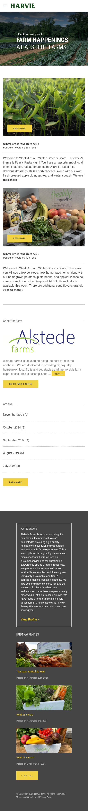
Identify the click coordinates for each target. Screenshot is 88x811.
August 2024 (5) (13, 453)
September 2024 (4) (16, 440)
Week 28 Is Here (24, 714)
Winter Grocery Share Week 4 (21, 144)
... (55, 374)
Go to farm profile (20, 384)
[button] (15, 482)
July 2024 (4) (11, 466)
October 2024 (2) (14, 427)
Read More (19, 128)
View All (27, 775)
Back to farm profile (30, 34)
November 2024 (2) (15, 414)
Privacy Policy (45, 797)
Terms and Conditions (26, 797)
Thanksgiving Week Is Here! (30, 671)
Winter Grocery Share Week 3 (21, 254)
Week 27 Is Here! (25, 757)
